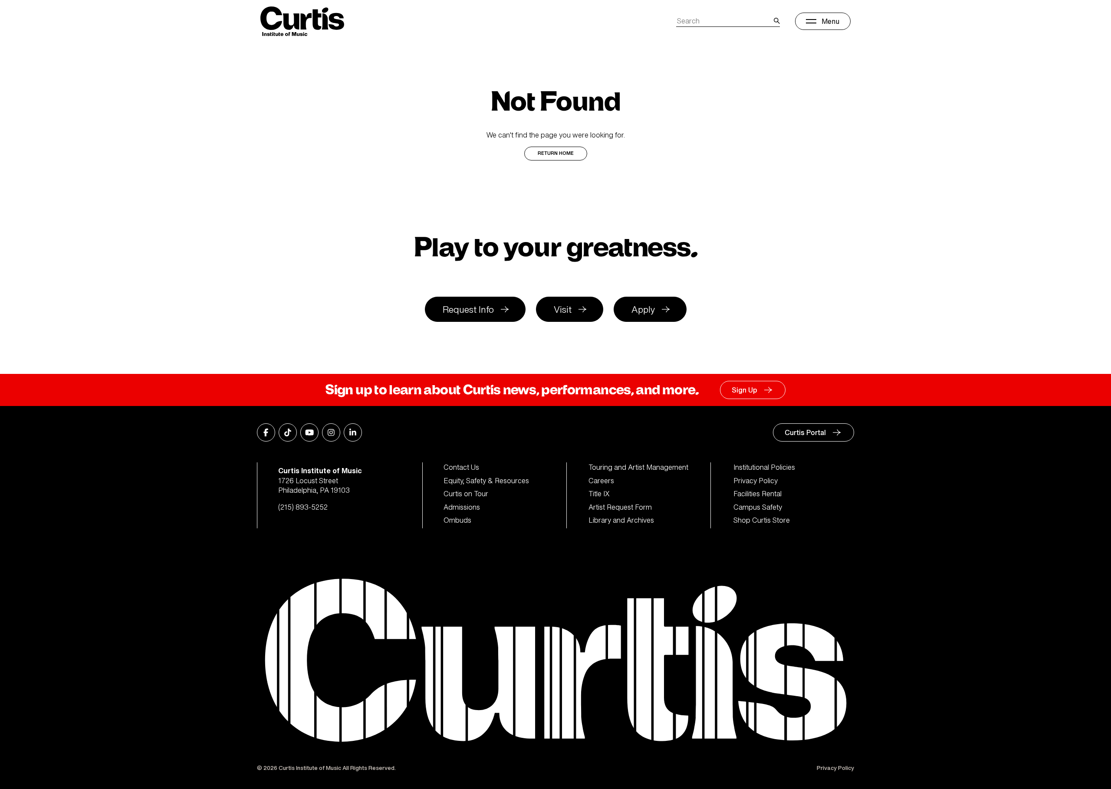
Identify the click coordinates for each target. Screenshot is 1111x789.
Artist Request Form (620, 507)
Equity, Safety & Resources (486, 480)
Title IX (599, 493)
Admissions (462, 507)
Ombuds (457, 520)
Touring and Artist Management (638, 467)
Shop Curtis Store (761, 520)
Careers (601, 480)
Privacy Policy (755, 480)
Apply (643, 309)
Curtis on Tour (466, 493)
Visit (563, 309)
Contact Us (461, 467)
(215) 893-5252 (303, 507)
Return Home (556, 153)
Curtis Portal (805, 432)
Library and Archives (621, 520)
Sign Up (744, 390)
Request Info (468, 309)
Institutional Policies (764, 467)
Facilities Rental (757, 493)
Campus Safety (757, 507)
